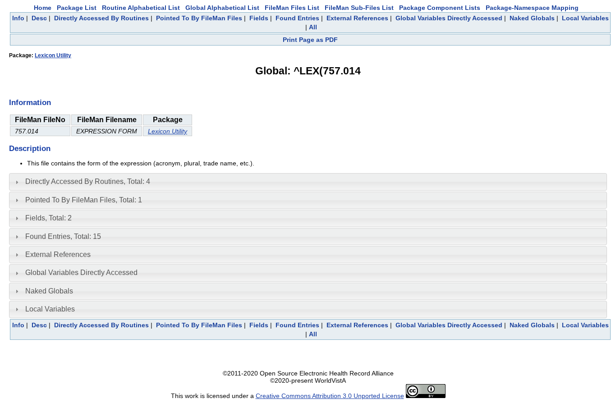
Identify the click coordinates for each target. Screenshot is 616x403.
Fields (258, 18)
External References (357, 18)
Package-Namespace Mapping (532, 7)
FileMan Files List (292, 7)
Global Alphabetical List (222, 7)
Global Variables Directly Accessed (448, 18)
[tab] (308, 181)
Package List (77, 7)
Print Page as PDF (310, 39)
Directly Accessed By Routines (101, 18)
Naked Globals (532, 18)
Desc (39, 18)
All (313, 27)
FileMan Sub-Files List (359, 7)
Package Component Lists (439, 7)
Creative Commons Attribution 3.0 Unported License (330, 395)
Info (18, 18)
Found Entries (297, 18)
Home (42, 7)
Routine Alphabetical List (141, 7)
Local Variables (585, 18)
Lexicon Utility (53, 55)
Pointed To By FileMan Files (199, 18)
